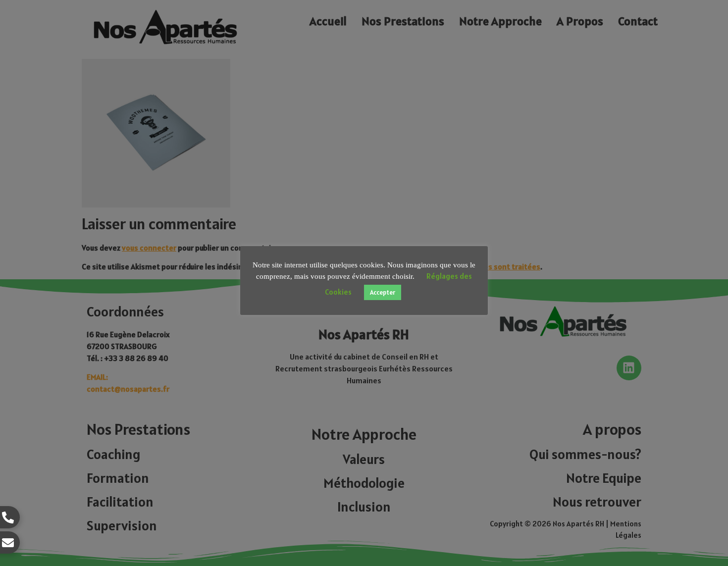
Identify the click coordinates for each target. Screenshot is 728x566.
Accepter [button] (382, 292)
